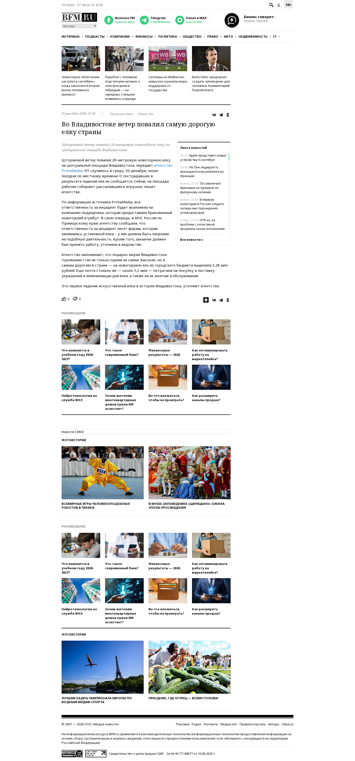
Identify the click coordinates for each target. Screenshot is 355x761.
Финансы (144, 36)
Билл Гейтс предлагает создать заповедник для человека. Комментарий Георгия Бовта (211, 83)
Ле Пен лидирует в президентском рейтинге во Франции (202, 171)
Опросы (287, 724)
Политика (167, 36)
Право (212, 36)
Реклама (182, 724)
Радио (196, 724)
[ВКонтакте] (214, 115)
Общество (192, 36)
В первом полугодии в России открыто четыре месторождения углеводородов (202, 206)
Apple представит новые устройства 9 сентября (203, 157)
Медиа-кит (228, 724)
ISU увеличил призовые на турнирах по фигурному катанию (200, 187)
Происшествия (121, 114)
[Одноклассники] (228, 115)
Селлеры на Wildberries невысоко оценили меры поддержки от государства (168, 83)
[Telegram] (221, 115)
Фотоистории (74, 440)
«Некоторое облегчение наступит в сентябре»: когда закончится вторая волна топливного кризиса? (80, 85)
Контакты (211, 724)
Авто (228, 36)
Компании (120, 36)
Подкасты (95, 36)
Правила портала (253, 724)
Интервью (71, 36)
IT (275, 36)
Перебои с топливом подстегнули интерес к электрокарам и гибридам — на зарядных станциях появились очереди (122, 88)
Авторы (273, 724)
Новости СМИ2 (73, 432)
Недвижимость (253, 36)
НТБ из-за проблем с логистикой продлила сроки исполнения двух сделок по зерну (202, 226)
